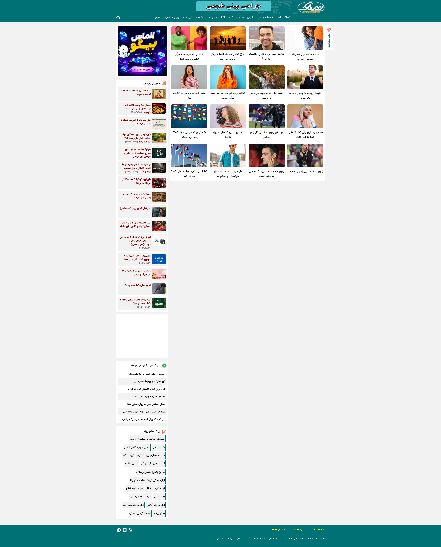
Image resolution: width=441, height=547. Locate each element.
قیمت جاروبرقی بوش (153, 463)
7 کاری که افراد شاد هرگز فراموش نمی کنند (189, 56)
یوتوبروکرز (159, 513)
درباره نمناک (299, 530)
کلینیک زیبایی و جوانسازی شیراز (147, 439)
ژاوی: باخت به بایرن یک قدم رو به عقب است (266, 173)
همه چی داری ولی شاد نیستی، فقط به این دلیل (305, 134)
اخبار (278, 17)
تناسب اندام (226, 17)
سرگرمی (251, 17)
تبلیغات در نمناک (279, 530)
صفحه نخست (317, 530)
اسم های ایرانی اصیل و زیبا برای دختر (147, 374)
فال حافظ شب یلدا (133, 505)
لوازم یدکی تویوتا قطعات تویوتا (147, 480)
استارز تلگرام (131, 463)
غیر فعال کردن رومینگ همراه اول (149, 381)
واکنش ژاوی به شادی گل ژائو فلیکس (266, 134)
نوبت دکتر (128, 455)
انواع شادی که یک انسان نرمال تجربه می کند (228, 56)
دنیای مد (212, 17)
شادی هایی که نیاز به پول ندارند (227, 134)
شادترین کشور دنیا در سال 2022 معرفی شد (189, 173)
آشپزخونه (188, 17)
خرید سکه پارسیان (140, 497)
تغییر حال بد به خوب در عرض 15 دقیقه (266, 95)
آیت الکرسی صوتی (140, 513)
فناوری (158, 17)
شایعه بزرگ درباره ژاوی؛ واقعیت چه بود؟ (266, 56)
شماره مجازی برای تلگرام (151, 455)
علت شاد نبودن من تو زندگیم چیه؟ (189, 95)
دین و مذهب (172, 17)
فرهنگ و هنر (265, 17)
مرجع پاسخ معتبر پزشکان (150, 472)
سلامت (200, 17)
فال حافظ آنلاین (156, 505)
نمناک (287, 17)
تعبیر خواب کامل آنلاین (137, 447)
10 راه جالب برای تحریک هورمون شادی (305, 56)
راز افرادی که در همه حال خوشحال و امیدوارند (228, 173)
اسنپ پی (159, 497)
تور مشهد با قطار (155, 488)
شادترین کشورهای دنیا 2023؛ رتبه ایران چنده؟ (189, 134)
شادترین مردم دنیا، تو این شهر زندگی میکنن (228, 95)
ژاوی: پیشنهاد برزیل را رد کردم (306, 171)
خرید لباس (159, 447)
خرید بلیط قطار (134, 488)
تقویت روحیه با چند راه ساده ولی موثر (305, 95)
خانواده (240, 17)
